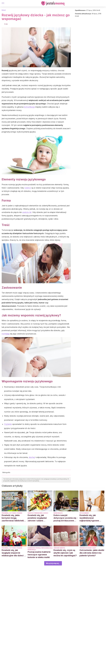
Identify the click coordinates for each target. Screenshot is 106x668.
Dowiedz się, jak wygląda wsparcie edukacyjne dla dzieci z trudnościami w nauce (13, 553)
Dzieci (4, 10)
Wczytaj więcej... (53, 563)
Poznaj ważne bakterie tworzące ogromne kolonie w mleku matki (39, 555)
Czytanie (8, 424)
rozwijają (5, 334)
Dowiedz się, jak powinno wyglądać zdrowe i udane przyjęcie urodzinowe (38, 518)
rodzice (27, 188)
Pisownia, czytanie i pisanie (12, 513)
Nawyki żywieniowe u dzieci (38, 513)
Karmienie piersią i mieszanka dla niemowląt (40, 548)
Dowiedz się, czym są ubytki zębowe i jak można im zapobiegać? (65, 553)
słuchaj (32, 457)
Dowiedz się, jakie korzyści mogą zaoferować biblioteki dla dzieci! (13, 518)
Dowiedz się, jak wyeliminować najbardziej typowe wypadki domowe (89, 518)
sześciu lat (26, 212)
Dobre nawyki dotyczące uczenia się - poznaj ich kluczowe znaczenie (66, 518)
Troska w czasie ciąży (88, 548)
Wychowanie (84, 513)
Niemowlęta (58, 513)
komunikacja (29, 107)
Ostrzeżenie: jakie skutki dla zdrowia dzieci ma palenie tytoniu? (92, 553)
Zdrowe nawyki (59, 548)
